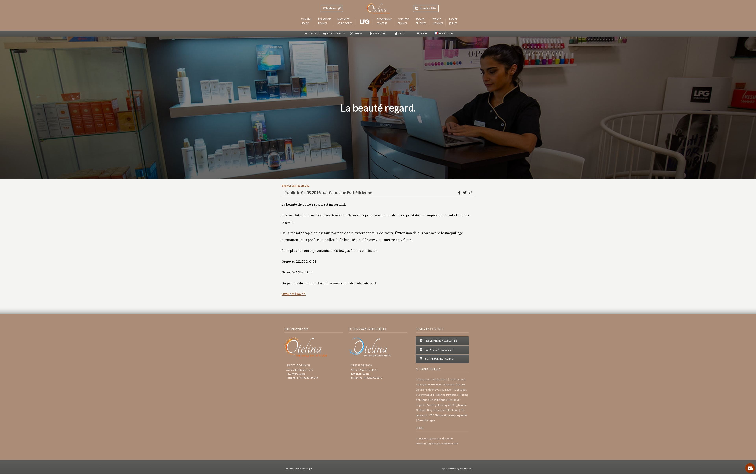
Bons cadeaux (335, 33)
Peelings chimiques (446, 394)
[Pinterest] (470, 192)
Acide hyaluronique (438, 405)
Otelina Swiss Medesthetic (432, 379)
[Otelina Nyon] (378, 8)
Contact (313, 33)
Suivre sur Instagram (439, 358)
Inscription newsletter (441, 340)
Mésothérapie (426, 420)
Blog (423, 33)
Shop (401, 33)
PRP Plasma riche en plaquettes (448, 415)
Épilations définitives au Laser (434, 389)
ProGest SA (466, 468)
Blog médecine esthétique (443, 410)
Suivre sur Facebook (439, 349)
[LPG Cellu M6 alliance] (365, 22)
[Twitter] (465, 192)
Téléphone (330, 8)
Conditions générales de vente (434, 438)
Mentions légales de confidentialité (437, 443)
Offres (357, 33)
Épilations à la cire (454, 384)
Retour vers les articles (296, 185)
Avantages (379, 33)
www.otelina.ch (294, 294)
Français (444, 33)
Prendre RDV (427, 8)
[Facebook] (460, 192)
